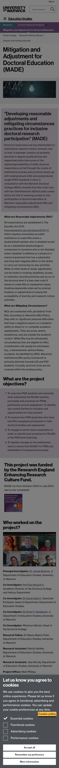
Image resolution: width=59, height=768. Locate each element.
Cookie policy (47, 714)
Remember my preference (29, 754)
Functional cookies (22, 725)
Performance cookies (24, 738)
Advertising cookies (23, 731)
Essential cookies (21, 718)
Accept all (29, 747)
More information (29, 761)
